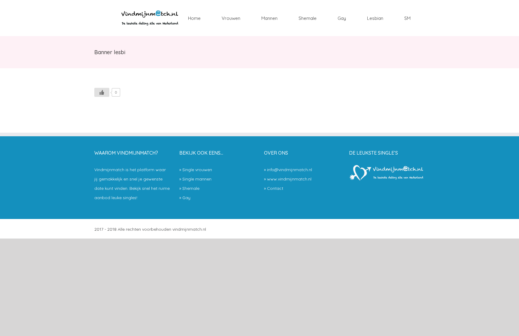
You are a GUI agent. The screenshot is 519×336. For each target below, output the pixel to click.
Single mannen (196, 179)
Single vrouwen (197, 169)
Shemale (190, 188)
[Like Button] (101, 92)
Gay (186, 197)
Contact (275, 188)
